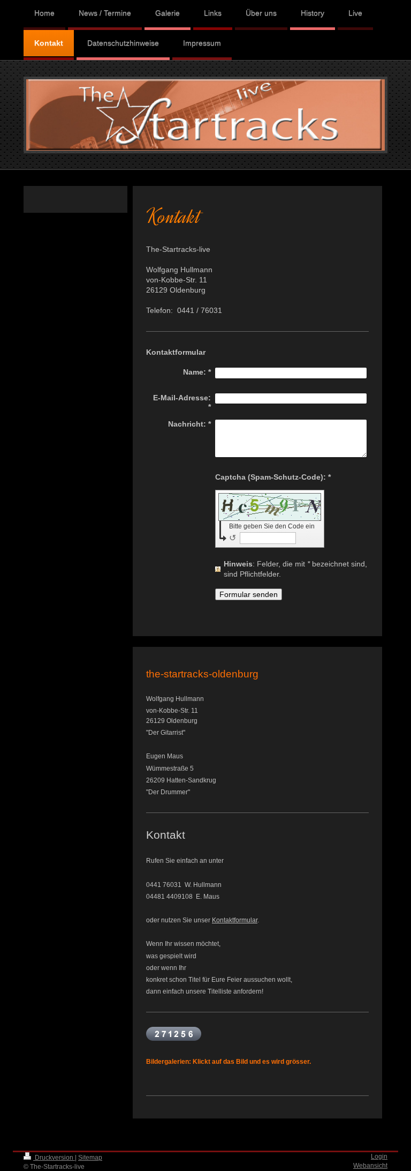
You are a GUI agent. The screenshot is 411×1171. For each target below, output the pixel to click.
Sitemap (90, 1157)
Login (379, 1156)
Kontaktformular (234, 920)
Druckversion (54, 1157)
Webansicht (370, 1165)
